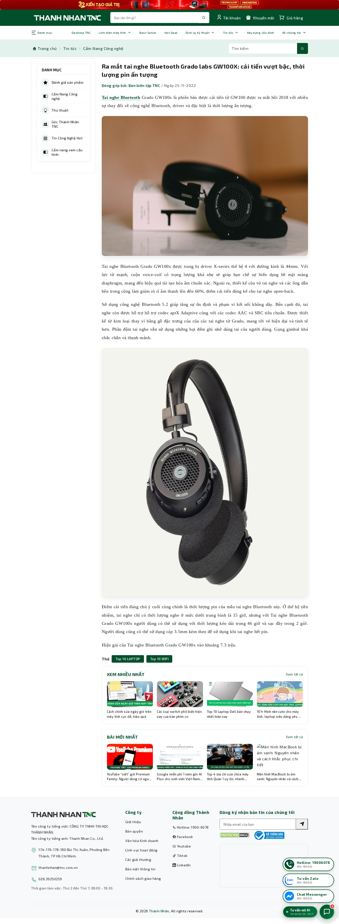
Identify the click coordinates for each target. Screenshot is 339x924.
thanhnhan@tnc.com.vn (58, 867)
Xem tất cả (294, 674)
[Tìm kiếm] (302, 48)
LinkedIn (183, 865)
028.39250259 (50, 879)
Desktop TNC (81, 32)
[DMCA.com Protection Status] (234, 835)
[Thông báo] (268, 835)
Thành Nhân (159, 911)
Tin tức (228, 32)
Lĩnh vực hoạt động (141, 850)
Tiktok (181, 855)
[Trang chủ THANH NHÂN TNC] (67, 17)
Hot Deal (171, 32)
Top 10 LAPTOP (127, 659)
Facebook (184, 837)
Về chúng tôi (291, 32)
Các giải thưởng (138, 859)
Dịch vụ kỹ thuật (198, 32)
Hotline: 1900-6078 (192, 827)
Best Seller (147, 32)
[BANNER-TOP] (169, 4)
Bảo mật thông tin (140, 869)
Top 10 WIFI (159, 659)
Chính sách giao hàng (143, 878)
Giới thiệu (133, 822)
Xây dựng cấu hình (260, 32)
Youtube (183, 846)
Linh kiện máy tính (112, 32)
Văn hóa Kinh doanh (142, 841)
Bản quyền (134, 831)
